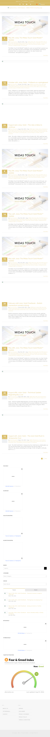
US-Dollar (18, 87)
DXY (43, 84)
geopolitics (13, 85)
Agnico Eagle (35, 129)
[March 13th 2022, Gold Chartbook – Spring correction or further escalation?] (6, 606)
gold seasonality (23, 86)
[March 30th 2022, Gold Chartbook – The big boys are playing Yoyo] (6, 600)
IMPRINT (21, 708)
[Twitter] (40, 705)
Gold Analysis (19, 43)
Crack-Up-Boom (42, 440)
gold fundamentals (15, 86)
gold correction (11, 397)
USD (22, 87)
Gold (15, 43)
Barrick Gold (36, 307)
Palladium (25, 354)
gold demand (40, 85)
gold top (31, 397)
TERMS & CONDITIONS (24, 719)
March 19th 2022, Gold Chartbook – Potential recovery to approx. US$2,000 (25, 594)
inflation (38, 86)
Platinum (29, 354)
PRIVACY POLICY (23, 717)
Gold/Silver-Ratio (31, 43)
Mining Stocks (22, 44)
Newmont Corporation (38, 308)
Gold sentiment (30, 86)
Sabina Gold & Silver (21, 309)
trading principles (17, 45)
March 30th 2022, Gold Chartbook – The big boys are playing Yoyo (25, 599)
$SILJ (37, 41)
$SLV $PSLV (41, 41)
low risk (44, 43)
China (9, 43)
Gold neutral (26, 397)
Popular (14, 589)
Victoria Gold (41, 309)
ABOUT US (5, 708)
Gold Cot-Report (33, 85)
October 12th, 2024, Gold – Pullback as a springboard (28, 82)
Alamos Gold (41, 129)
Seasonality (10, 442)
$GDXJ (29, 41)
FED (45, 84)
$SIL (35, 41)
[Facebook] (38, 705)
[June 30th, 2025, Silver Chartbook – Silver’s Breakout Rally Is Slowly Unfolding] (6, 612)
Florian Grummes (13, 41)
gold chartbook (21, 308)
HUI (35, 86)
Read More (45, 55)
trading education (42, 220)
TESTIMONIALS (6, 711)
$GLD (32, 41)
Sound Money (19, 442)
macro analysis (43, 86)
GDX (12, 43)
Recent (35, 589)
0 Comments (24, 45)
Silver (27, 44)
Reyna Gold (14, 309)
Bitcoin (45, 41)
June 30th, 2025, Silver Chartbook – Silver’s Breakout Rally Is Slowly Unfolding (26, 613)
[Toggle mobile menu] (47, 10)
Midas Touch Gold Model (13, 44)
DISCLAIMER (22, 711)
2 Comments (34, 442)
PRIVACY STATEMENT (24, 714)
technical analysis (37, 44)
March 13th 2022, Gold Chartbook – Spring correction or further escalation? (25, 606)
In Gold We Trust (39, 43)
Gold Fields (20, 131)
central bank (35, 84)
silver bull (31, 44)
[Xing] (36, 705)
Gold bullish (24, 43)
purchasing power (23, 132)
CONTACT (5, 714)
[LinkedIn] (34, 705)
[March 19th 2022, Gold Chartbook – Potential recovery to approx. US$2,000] (6, 593)
